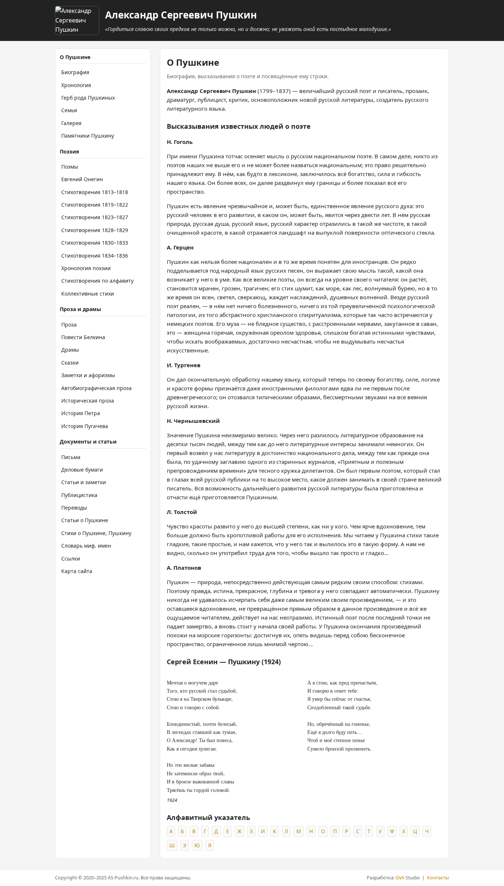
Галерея (71, 123)
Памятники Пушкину (87, 135)
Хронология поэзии (86, 268)
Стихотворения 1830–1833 (94, 242)
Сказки (70, 362)
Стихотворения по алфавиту (97, 280)
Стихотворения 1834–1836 (94, 255)
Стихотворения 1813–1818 (94, 192)
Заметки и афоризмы (88, 375)
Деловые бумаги (82, 469)
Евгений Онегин (82, 179)
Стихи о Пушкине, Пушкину (96, 533)
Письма (70, 457)
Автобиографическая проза (96, 388)
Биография (75, 72)
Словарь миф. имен (86, 545)
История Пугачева (84, 426)
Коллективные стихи (87, 293)
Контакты (438, 877)
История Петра (80, 413)
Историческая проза (87, 400)
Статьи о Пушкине (84, 520)
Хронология (76, 85)
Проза (69, 324)
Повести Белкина (83, 337)
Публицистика (79, 495)
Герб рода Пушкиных (88, 97)
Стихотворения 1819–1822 (94, 204)
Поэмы (69, 166)
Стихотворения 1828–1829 (94, 230)
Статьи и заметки (83, 482)
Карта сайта (76, 571)
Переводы (74, 507)
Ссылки (70, 558)
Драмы (70, 349)
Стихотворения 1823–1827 (94, 217)
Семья (69, 110)
